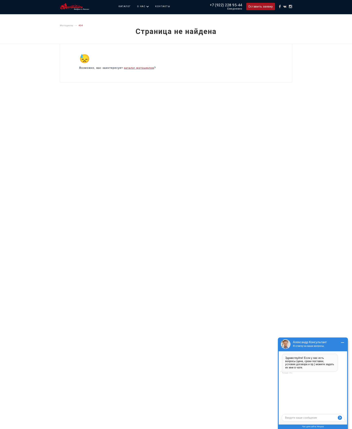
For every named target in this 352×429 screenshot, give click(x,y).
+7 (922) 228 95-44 (226, 5)
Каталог (125, 6)
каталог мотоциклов (139, 67)
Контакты (162, 6)
